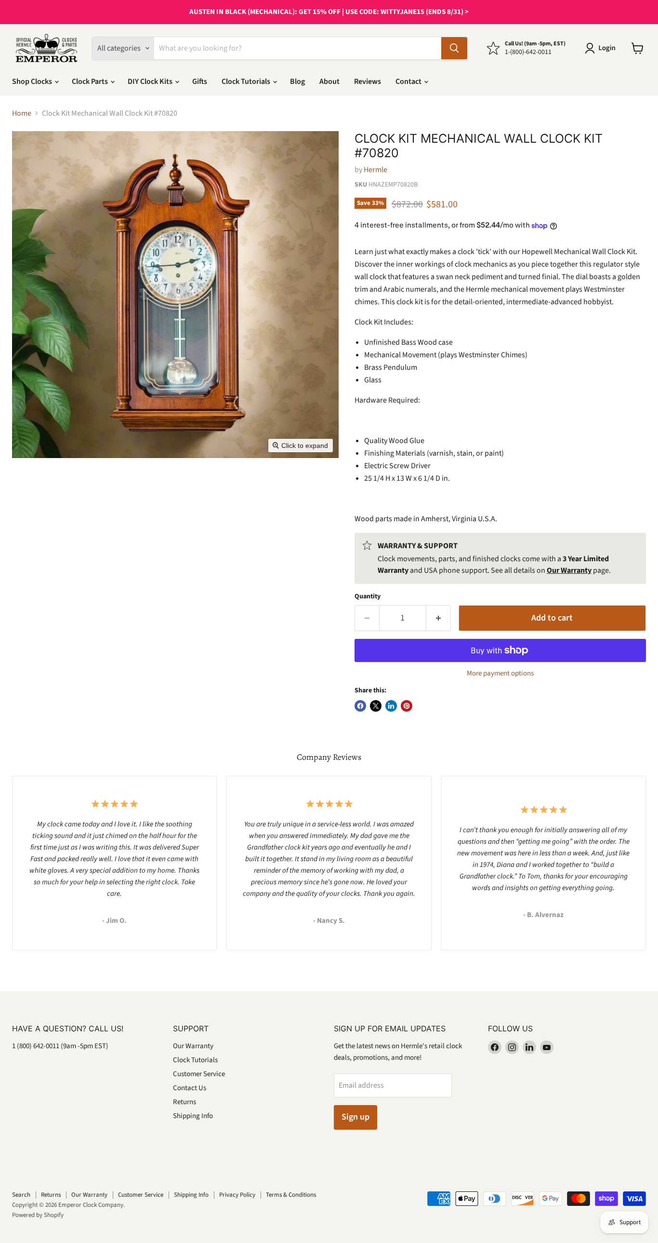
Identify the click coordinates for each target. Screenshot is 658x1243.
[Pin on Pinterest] (406, 706)
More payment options (500, 673)
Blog (297, 81)
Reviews (367, 81)
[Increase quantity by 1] (438, 618)
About (329, 81)
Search (21, 1194)
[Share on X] (376, 706)
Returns (184, 1102)
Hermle (375, 169)
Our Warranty (193, 1046)
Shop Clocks (32, 81)
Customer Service (199, 1074)
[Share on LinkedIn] (391, 706)
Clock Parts (90, 81)
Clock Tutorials (247, 81)
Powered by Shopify (38, 1215)
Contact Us (189, 1088)
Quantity (368, 596)
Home (21, 113)
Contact (409, 81)
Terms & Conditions (291, 1194)
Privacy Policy (237, 1194)
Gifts (199, 81)
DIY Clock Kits (151, 81)
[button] (602, 48)
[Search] (454, 48)
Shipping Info (193, 1116)
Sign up (355, 1117)
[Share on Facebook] (360, 706)
